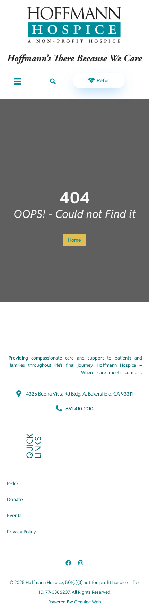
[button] (53, 81)
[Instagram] (81, 563)
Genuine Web (87, 602)
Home (74, 240)
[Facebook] (68, 563)
